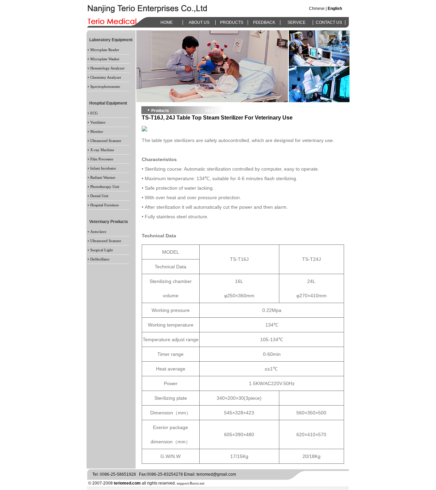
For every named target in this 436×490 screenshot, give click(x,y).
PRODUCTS (231, 22)
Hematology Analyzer (107, 68)
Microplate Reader (104, 50)
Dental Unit (99, 196)
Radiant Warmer (102, 177)
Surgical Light (101, 250)
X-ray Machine (102, 150)
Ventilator (98, 122)
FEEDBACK (264, 22)
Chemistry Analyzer (105, 77)
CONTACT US (329, 22)
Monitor (96, 131)
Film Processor (101, 159)
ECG (94, 113)
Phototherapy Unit (104, 187)
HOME (166, 22)
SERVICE (296, 22)
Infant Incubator (103, 168)
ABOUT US (199, 22)
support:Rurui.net (190, 483)
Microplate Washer (105, 59)
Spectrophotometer (105, 86)
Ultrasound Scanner (105, 141)
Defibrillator (100, 259)
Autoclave (98, 232)
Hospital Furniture (104, 205)
